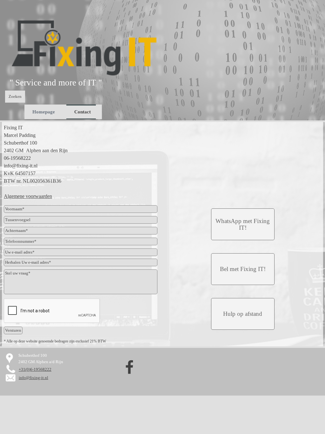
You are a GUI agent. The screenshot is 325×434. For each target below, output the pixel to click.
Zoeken (15, 96)
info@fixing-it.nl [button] (33, 377)
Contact (82, 111)
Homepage (43, 111)
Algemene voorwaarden (28, 196)
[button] (243, 224)
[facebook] (129, 367)
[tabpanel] (67, 82)
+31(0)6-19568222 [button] (35, 369)
